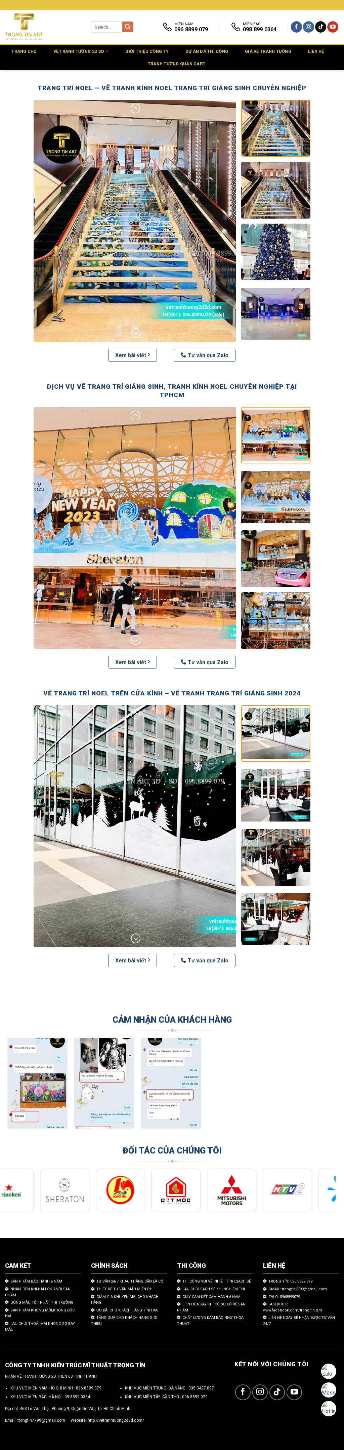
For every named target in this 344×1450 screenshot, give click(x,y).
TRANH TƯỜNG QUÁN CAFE (176, 63)
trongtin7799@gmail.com (41, 1420)
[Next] (320, 1086)
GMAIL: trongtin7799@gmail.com (297, 1289)
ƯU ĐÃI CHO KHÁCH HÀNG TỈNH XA (127, 1310)
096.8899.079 (195, 1397)
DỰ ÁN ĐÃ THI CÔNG (206, 51)
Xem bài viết (130, 355)
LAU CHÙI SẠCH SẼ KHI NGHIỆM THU (214, 1289)
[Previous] (17, 1086)
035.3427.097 (201, 1388)
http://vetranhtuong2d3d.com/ (116, 1420)
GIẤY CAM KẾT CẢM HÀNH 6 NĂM (211, 1297)
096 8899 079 (88, 1388)
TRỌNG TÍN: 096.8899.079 (290, 1281)
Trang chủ (23, 51)
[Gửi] (127, 27)
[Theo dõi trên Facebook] (296, 27)
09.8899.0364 (77, 1397)
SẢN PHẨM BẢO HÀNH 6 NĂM (36, 1281)
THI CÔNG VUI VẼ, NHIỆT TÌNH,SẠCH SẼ (216, 1281)
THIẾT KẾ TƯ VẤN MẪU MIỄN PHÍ (125, 1289)
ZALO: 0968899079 (284, 1297)
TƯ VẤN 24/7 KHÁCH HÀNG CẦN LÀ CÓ (129, 1281)
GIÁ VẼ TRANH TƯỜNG (268, 51)
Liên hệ (316, 51)
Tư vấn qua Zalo (208, 355)
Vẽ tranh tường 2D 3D (78, 51)
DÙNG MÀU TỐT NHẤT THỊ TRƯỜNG (42, 1302)
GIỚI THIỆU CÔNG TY (147, 51)
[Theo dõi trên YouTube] (332, 27)
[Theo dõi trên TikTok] (320, 27)
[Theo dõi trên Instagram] (308, 27)
